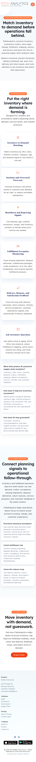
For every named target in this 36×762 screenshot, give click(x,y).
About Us (4, 724)
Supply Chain (5, 706)
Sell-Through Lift (7, 684)
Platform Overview (7, 680)
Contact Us (5, 729)
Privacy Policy (11, 754)
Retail (3, 699)
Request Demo (19, 655)
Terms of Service (23, 754)
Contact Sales (6, 716)
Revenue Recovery (7, 686)
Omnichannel (5, 704)
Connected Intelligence (9, 691)
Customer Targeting (8, 689)
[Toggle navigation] (33, 4)
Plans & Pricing (6, 714)
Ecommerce (5, 701)
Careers (4, 727)
